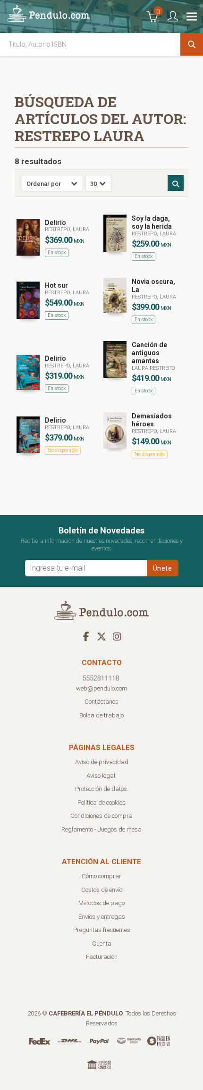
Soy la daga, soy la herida (152, 222)
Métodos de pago (101, 903)
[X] (101, 636)
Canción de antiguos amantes (149, 353)
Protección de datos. (101, 788)
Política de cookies (101, 802)
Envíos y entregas (101, 916)
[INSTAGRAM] (117, 636)
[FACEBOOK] (86, 636)
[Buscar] (191, 44)
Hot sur (56, 285)
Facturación (102, 956)
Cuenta (101, 943)
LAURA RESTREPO (153, 368)
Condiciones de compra (101, 815)
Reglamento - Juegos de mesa (101, 829)
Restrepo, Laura (67, 229)
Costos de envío (101, 889)
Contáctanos (101, 701)
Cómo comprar (101, 876)
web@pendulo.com (101, 688)
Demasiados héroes (152, 420)
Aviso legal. (101, 775)
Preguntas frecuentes (101, 929)
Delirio (55, 222)
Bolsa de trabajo (101, 715)
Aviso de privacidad (101, 761)
